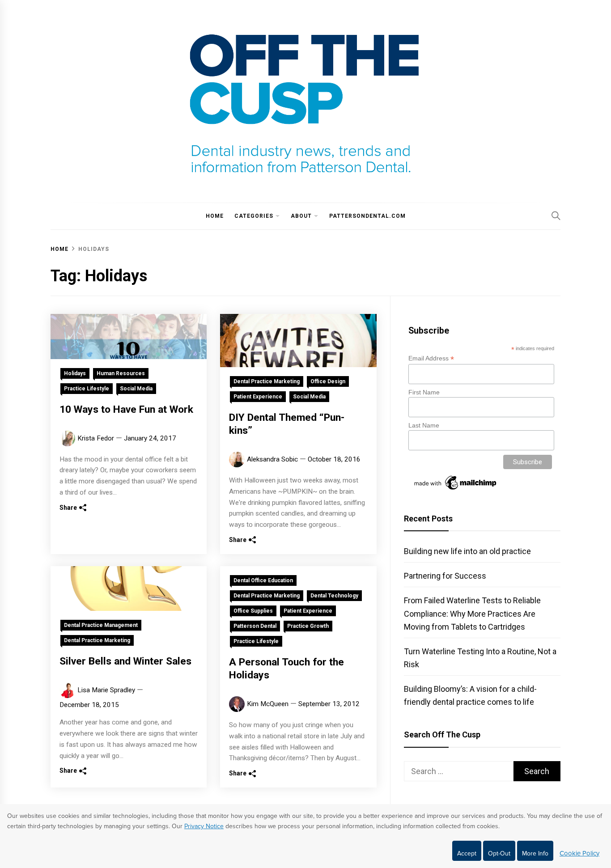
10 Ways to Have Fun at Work (126, 409)
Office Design (327, 381)
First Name (424, 392)
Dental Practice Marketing (266, 381)
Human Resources (121, 373)
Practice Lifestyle (86, 388)
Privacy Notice (204, 826)
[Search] (556, 215)
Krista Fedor (95, 438)
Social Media (136, 388)
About (301, 216)
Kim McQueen (268, 704)
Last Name (423, 425)
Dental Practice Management (101, 625)
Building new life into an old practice (467, 551)
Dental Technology (334, 596)
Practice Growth (308, 626)
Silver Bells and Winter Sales (125, 661)
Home (215, 216)
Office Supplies (253, 611)
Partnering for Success (445, 575)
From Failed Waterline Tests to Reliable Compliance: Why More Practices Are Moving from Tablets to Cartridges (472, 613)
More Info (535, 853)
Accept (466, 853)
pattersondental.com (367, 216)
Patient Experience (257, 397)
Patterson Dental (254, 626)
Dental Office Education (263, 580)
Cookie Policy (579, 853)
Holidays (75, 373)
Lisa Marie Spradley (106, 690)
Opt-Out (499, 853)
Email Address (431, 358)
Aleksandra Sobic (272, 459)
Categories (253, 216)
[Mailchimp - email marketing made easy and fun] (455, 489)
